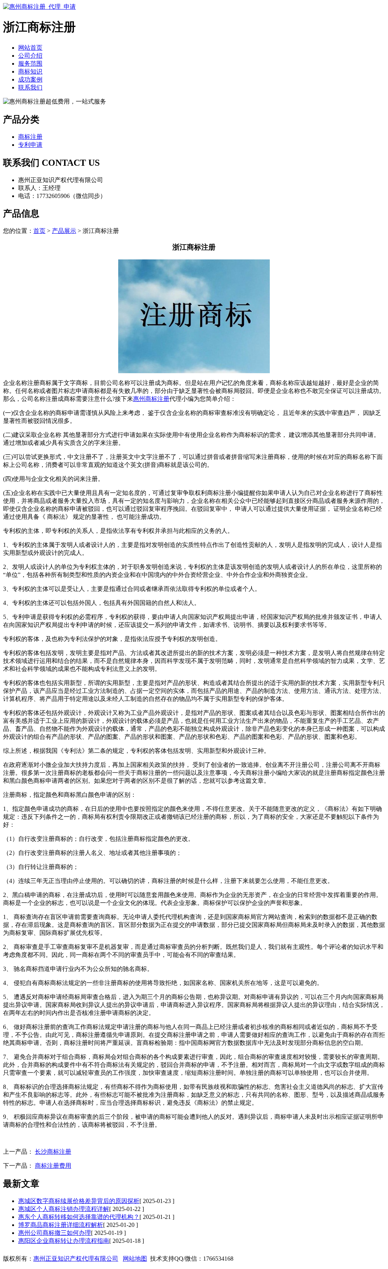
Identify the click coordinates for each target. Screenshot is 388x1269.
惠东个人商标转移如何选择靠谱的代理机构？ (78, 1217)
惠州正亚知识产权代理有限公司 (75, 1258)
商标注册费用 (53, 1165)
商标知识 (30, 71)
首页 (39, 231)
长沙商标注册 (53, 1151)
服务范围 (30, 63)
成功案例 (30, 79)
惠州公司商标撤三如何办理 (54, 1233)
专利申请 (30, 144)
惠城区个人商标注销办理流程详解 (63, 1209)
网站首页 (30, 47)
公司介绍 (30, 55)
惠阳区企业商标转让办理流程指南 (63, 1241)
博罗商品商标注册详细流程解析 (60, 1225)
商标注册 (30, 136)
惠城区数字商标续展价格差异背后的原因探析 (78, 1201)
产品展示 (64, 231)
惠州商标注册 (151, 399)
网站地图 (135, 1258)
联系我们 (30, 87)
